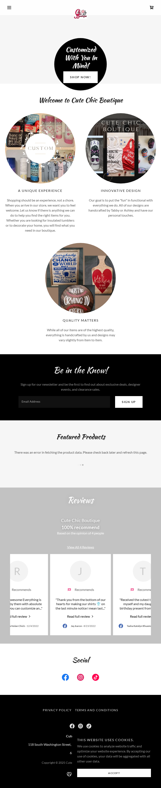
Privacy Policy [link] (57, 710)
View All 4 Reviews (80, 547)
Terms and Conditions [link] (96, 710)
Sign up (129, 402)
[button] (16, 7)
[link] (80, 7)
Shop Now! (80, 77)
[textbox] (64, 402)
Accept (114, 773)
